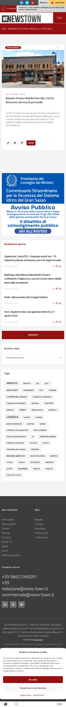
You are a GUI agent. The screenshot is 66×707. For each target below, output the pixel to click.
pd (33, 437)
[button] (57, 47)
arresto (27, 383)
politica (33, 443)
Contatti (39, 524)
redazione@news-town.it (25, 589)
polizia (46, 443)
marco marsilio (14, 424)
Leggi (31, 143)
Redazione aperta (10, 555)
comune (52, 390)
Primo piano (8, 519)
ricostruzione (38, 456)
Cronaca (6, 537)
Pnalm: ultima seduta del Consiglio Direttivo (26, 297)
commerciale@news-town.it (28, 595)
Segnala (39, 519)
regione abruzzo (16, 456)
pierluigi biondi (48, 437)
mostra (30, 424)
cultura (49, 403)
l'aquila (12, 417)
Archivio (33, 335)
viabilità (49, 469)
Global (5, 546)
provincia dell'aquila (16, 449)
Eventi (5, 550)
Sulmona (22, 469)
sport (10, 469)
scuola (10, 462)
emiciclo (10, 410)
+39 (5, 583)
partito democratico (16, 437)
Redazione (40, 528)
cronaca (35, 403)
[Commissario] (33, 204)
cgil (41, 390)
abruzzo (12, 383)
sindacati (49, 462)
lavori (27, 417)
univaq (36, 469)
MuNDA (42, 424)
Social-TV (7, 542)
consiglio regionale (16, 403)
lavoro (38, 417)
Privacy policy (42, 533)
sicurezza (35, 462)
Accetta (33, 679)
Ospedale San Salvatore (17, 430)
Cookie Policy (25, 695)
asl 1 (47, 383)
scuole (21, 462)
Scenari (5, 528)
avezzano (12, 390)
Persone (6, 533)
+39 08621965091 (19, 577)
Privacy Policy (38, 695)
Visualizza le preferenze (33, 688)
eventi (22, 410)
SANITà (53, 456)
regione (35, 449)
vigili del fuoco (14, 475)
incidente (53, 410)
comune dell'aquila (17, 397)
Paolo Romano (40, 430)
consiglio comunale (42, 397)
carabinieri (28, 390)
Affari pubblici (13, 48)
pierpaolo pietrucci (15, 443)
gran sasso (37, 410)
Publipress (38, 640)
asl (37, 383)
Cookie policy (41, 537)
